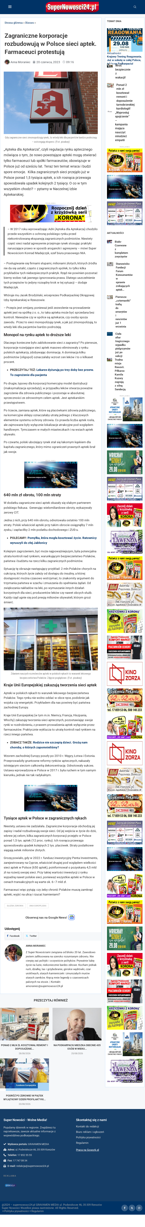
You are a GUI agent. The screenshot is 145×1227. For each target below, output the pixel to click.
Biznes (29, 22)
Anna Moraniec (36, 945)
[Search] (135, 7)
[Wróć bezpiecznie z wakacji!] (110, 66)
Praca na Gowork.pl (87, 1150)
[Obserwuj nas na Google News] (71, 919)
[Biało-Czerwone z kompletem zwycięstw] (109, 241)
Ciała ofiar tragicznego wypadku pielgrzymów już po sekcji (122, 345)
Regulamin (37, 1211)
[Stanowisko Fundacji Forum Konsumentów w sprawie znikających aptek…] (110, 264)
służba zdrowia (15, 906)
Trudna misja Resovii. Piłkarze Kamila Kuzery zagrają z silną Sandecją (120, 374)
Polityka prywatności (16, 1211)
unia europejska (37, 906)
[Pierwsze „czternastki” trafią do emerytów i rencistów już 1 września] (110, 297)
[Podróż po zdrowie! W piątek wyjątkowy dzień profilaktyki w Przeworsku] (24, 1074)
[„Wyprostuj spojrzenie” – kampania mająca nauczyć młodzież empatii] (109, 112)
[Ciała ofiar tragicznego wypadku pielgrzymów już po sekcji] (110, 334)
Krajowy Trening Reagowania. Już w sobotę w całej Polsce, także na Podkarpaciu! (124, 60)
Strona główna (14, 22)
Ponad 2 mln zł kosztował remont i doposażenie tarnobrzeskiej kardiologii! (125, 96)
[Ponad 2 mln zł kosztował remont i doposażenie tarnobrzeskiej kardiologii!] (24, 1024)
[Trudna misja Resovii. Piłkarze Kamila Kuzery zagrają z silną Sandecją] (109, 359)
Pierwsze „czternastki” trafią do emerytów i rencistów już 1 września (123, 311)
